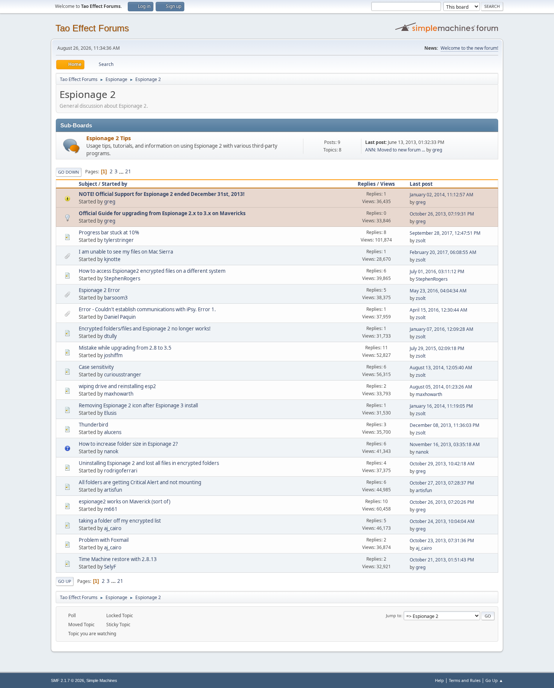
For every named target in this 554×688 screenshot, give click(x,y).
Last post (421, 183)
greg (437, 150)
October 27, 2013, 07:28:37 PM (442, 483)
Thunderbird (93, 424)
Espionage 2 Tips (108, 138)
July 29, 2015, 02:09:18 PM (437, 348)
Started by (114, 183)
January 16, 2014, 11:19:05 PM (441, 406)
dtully (110, 336)
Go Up (64, 581)
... (122, 171)
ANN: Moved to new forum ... (395, 150)
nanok (111, 451)
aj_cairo (112, 528)
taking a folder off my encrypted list (120, 520)
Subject (88, 183)
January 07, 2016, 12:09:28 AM (441, 329)
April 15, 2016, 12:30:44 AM (438, 310)
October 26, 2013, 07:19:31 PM (442, 214)
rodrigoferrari (120, 470)
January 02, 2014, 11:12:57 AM (441, 194)
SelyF (110, 566)
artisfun (113, 489)
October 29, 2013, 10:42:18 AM (442, 463)
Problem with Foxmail (104, 540)
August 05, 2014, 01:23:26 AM (441, 387)
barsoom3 (116, 297)
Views (387, 183)
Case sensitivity (96, 367)
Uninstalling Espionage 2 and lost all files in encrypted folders (149, 463)
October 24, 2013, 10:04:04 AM (442, 521)
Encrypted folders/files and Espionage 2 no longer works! (145, 328)
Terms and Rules (465, 680)
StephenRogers (122, 278)
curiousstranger (122, 374)
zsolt (420, 240)
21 (128, 171)
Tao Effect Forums (92, 28)
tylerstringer (119, 240)
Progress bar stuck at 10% (109, 232)
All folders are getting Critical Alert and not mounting (140, 482)
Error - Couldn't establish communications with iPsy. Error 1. (147, 309)
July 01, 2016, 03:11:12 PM (437, 271)
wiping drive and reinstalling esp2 (117, 386)
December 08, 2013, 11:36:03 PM (444, 425)
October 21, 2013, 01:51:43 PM (442, 560)
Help (439, 680)
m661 (111, 509)
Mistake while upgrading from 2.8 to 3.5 (125, 347)
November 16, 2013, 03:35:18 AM (445, 444)
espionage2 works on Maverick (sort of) (124, 501)
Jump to (393, 615)
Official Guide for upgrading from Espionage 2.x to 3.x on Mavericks (162, 213)
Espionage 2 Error (99, 290)
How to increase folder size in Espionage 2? (128, 443)
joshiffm (113, 355)
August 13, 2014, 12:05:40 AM (441, 367)
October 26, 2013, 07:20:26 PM (442, 502)
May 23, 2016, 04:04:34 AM (438, 290)
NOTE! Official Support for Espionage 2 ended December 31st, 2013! (162, 194)
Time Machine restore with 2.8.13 (118, 559)
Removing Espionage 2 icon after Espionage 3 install (138, 405)
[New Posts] (71, 146)
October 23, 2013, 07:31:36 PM (442, 540)
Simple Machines (101, 680)
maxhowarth (118, 393)
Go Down (68, 172)
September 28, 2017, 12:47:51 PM (445, 233)
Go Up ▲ (494, 680)
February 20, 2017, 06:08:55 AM (443, 252)
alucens (112, 432)
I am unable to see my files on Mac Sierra (126, 251)
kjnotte (112, 259)
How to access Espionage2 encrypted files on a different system (152, 271)
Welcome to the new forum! (469, 48)
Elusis (110, 413)
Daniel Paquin (120, 316)
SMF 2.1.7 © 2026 (67, 680)
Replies (367, 183)
